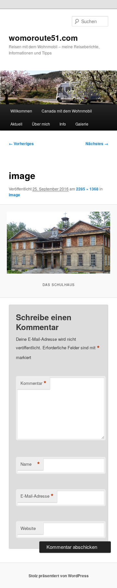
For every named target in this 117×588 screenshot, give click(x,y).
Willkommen (21, 110)
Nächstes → (96, 143)
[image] (58, 243)
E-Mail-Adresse (37, 496)
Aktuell (16, 124)
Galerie (81, 124)
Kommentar (33, 383)
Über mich (41, 124)
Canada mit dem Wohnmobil (67, 110)
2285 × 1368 (87, 189)
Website (28, 528)
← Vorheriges (21, 143)
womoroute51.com (43, 37)
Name (30, 464)
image (14, 195)
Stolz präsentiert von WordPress (59, 576)
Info (62, 124)
